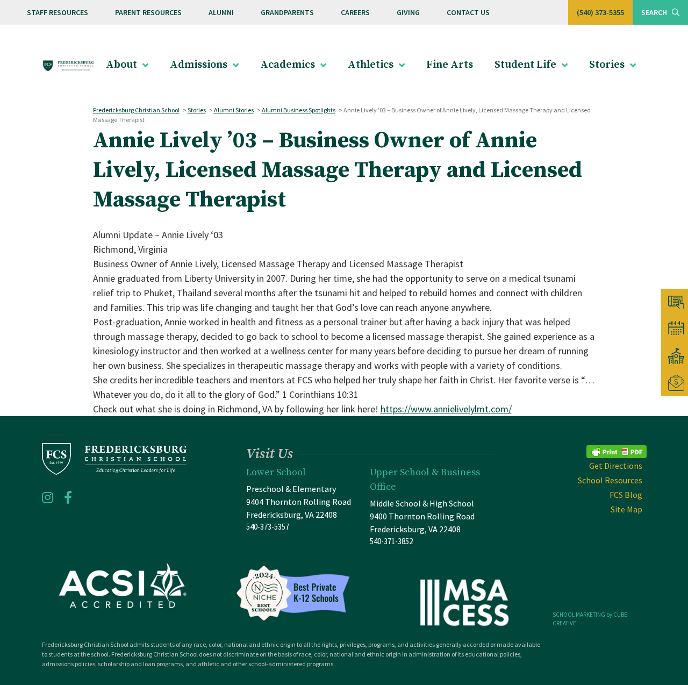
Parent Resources (148, 12)
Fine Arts (449, 65)
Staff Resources (57, 12)
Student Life (525, 65)
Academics (287, 65)
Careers (355, 12)
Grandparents (287, 12)
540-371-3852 (391, 541)
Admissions (198, 65)
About (121, 65)
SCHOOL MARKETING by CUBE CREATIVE (590, 619)
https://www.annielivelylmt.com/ (446, 409)
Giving (408, 12)
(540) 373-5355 (600, 12)
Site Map (626, 509)
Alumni (221, 12)
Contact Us (468, 12)
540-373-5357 (267, 527)
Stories (607, 65)
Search (655, 12)
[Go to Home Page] (68, 65)
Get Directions (615, 465)
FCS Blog (626, 494)
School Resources (610, 480)
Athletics (370, 65)
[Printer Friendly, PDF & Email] (616, 450)
